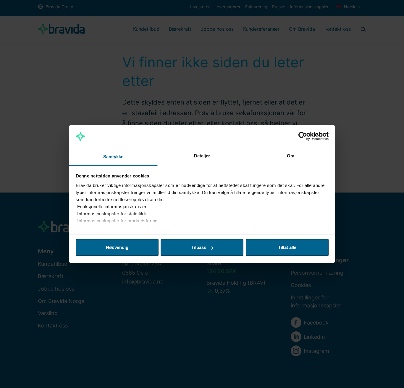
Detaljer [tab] (202, 155)
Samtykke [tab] (113, 156)
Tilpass (198, 247)
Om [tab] (290, 155)
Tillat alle (287, 247)
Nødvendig (117, 247)
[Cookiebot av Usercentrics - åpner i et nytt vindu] (303, 136)
